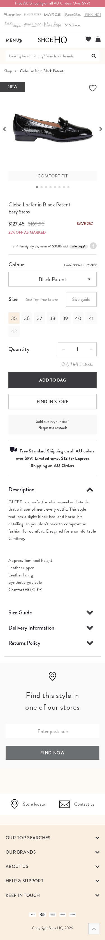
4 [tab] (52, 187)
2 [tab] (43, 187)
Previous (4, 128)
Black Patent (52, 279)
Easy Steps (19, 211)
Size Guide (20, 612)
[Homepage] (52, 40)
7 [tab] (65, 187)
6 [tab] (61, 187)
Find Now (52, 753)
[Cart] (98, 39)
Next (101, 128)
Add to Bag (52, 380)
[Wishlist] (88, 39)
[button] (52, 838)
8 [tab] (70, 187)
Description (21, 489)
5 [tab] (56, 187)
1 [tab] (38, 187)
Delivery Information (31, 628)
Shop (8, 71)
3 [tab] (47, 187)
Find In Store (52, 401)
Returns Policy (24, 643)
